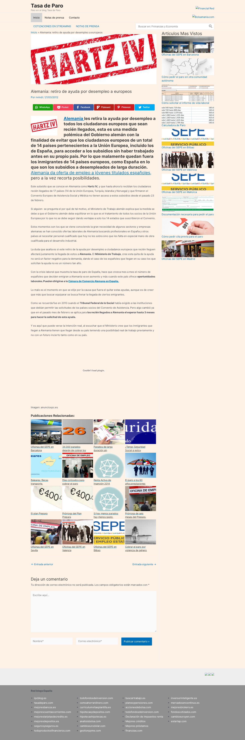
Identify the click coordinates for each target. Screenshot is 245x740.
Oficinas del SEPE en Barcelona (180, 54)
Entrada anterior (42, 564)
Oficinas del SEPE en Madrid (178, 258)
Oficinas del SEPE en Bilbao (178, 147)
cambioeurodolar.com (92, 726)
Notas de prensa (54, 17)
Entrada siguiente (144, 564)
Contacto (74, 17)
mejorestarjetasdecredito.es (51, 716)
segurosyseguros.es (46, 726)
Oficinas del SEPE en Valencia (179, 169)
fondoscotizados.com (183, 712)
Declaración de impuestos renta (144, 716)
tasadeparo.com (43, 702)
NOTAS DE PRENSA (87, 26)
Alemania (74, 118)
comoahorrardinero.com (94, 702)
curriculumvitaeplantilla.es (95, 707)
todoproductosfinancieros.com (52, 730)
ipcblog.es (40, 698)
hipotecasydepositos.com (95, 712)
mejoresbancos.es (45, 707)
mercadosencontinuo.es (185, 702)
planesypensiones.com (139, 702)
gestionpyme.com (90, 730)
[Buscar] (210, 26)
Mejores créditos (136, 721)
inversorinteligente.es (184, 698)
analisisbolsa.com (90, 721)
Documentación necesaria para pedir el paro (188, 214)
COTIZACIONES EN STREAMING (52, 26)
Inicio (36, 17)
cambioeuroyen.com (183, 716)
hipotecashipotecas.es (93, 716)
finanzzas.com (134, 730)
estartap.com (178, 721)
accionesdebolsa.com (138, 707)
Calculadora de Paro (174, 125)
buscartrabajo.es (135, 698)
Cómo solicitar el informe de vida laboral (185, 102)
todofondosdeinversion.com (96, 698)
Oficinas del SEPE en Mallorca (179, 192)
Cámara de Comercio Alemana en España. (93, 281)
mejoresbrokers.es (182, 707)
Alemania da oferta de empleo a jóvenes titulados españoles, (91, 172)
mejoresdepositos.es (46, 721)
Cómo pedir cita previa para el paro (182, 236)
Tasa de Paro (47, 5)
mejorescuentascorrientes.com (52, 712)
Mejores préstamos (137, 726)
